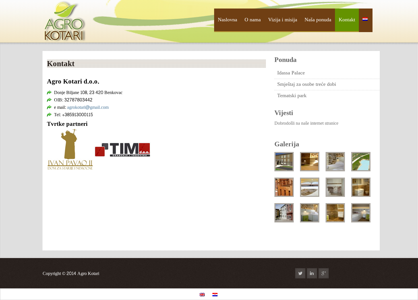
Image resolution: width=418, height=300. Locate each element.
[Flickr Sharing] (335, 273)
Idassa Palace (291, 73)
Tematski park (292, 95)
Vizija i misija (282, 19)
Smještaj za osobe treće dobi (306, 84)
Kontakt (347, 19)
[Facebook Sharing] (289, 273)
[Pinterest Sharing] (370, 273)
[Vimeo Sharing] (358, 273)
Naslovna (227, 19)
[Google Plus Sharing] (323, 273)
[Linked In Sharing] (312, 273)
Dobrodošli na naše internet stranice (306, 123)
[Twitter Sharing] (300, 273)
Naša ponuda (318, 19)
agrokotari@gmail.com (88, 107)
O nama (253, 19)
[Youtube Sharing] (347, 273)
